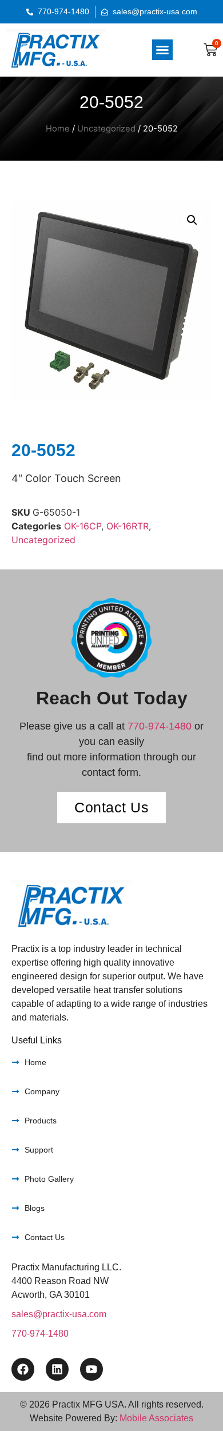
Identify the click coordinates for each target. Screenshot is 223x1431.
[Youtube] (91, 1369)
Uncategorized (106, 128)
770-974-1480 (160, 726)
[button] (162, 49)
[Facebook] (22, 1369)
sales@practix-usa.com (58, 1314)
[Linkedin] (57, 1369)
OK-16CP (82, 526)
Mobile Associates (156, 1418)
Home (58, 128)
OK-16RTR (127, 526)
